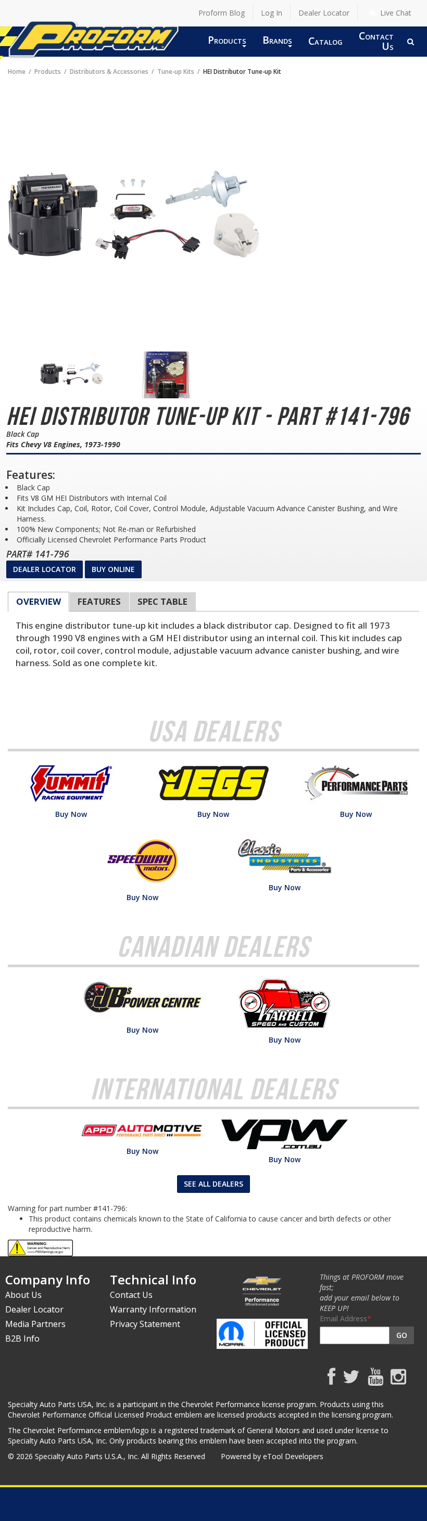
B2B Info (22, 1338)
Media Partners (35, 1324)
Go (401, 1335)
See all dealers (213, 1184)
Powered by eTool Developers (272, 1456)
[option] (71, 375)
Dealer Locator (323, 13)
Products (227, 40)
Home (17, 71)
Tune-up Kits (175, 71)
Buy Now (71, 814)
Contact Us (376, 41)
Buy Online (113, 569)
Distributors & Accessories (109, 71)
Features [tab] (99, 601)
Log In (271, 13)
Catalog (325, 41)
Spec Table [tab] (162, 601)
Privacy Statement (145, 1324)
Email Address (343, 1318)
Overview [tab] (38, 601)
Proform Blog (221, 13)
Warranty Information (153, 1309)
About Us (23, 1295)
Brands (277, 40)
